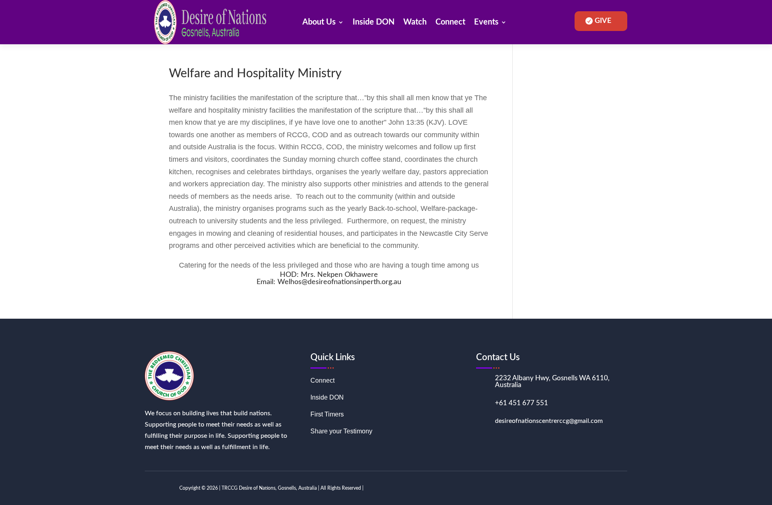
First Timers (327, 415)
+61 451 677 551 (521, 403)
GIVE (603, 21)
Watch (415, 22)
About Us (319, 22)
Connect (450, 22)
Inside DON (373, 22)
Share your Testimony (341, 432)
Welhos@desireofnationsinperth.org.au (339, 282)
